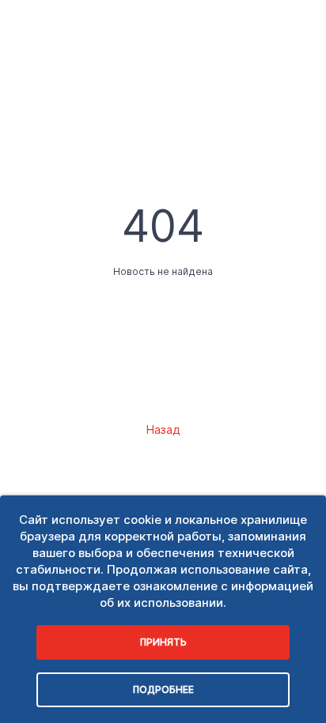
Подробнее (163, 689)
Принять (163, 642)
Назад (163, 429)
